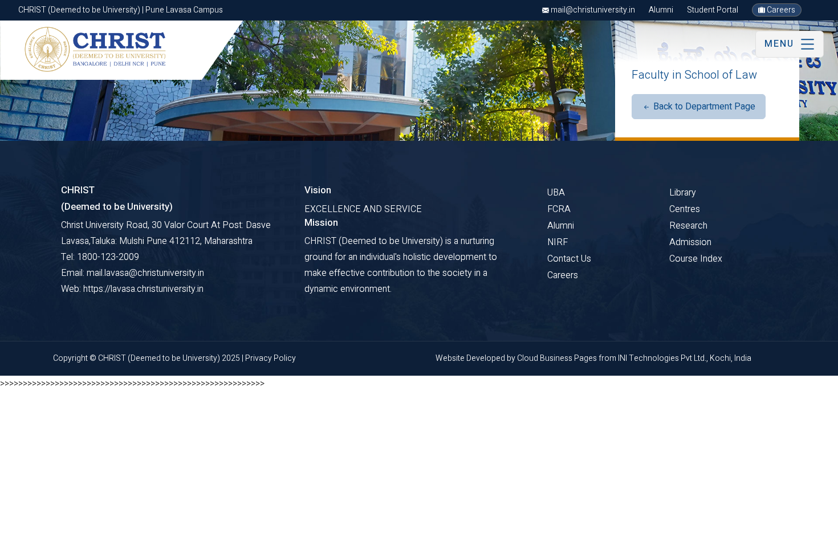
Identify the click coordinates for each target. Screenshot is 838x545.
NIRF (557, 242)
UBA (556, 193)
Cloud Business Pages (558, 358)
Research (688, 226)
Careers (780, 10)
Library (682, 193)
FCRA (559, 209)
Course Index (695, 259)
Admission (690, 242)
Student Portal (712, 10)
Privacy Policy (270, 358)
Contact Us (569, 259)
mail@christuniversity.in (592, 10)
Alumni (661, 10)
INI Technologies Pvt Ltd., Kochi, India (684, 358)
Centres (684, 209)
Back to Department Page (703, 106)
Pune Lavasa (45, 532)
